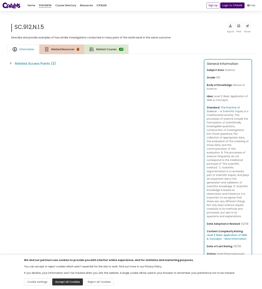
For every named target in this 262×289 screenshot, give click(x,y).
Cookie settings (37, 282)
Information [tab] (26, 49)
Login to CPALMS (232, 5)
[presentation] (61, 49)
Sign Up (213, 5)
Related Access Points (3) (35, 63)
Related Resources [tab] (64, 49)
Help (253, 5)
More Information (235, 239)
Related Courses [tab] (109, 49)
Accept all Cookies (67, 282)
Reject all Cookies (99, 282)
